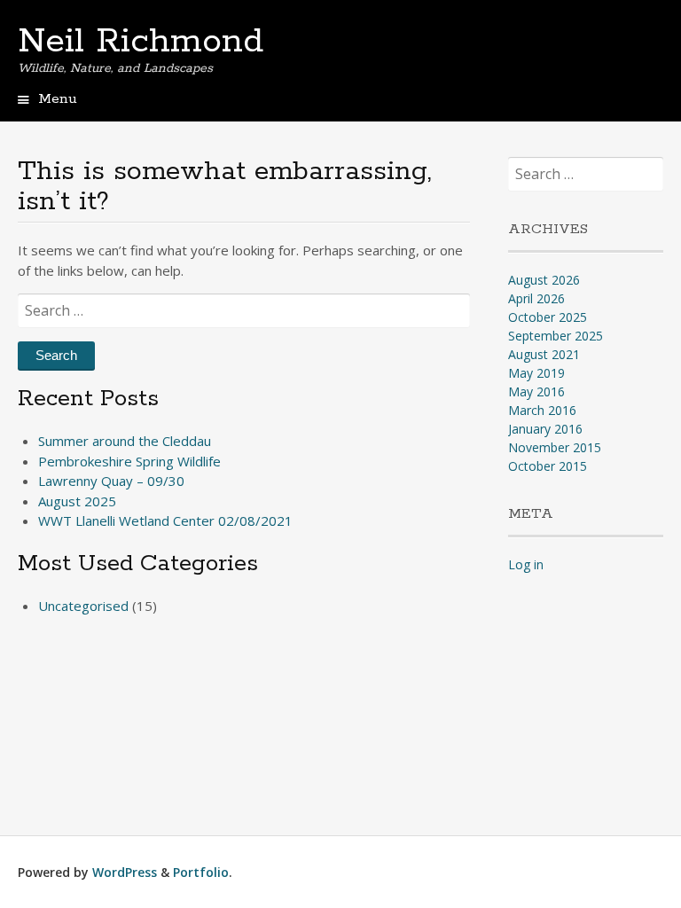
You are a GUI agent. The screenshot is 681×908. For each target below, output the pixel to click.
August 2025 (77, 501)
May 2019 (536, 372)
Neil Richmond (140, 42)
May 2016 (536, 391)
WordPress (124, 872)
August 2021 (544, 354)
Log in (526, 564)
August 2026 (544, 279)
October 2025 (547, 317)
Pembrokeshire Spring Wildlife (129, 461)
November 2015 (554, 447)
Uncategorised (83, 605)
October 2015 (547, 466)
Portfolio (201, 872)
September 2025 (555, 335)
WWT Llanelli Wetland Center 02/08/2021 (165, 520)
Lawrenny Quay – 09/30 (111, 480)
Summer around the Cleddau (124, 441)
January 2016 (545, 428)
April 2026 (536, 298)
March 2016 (542, 410)
